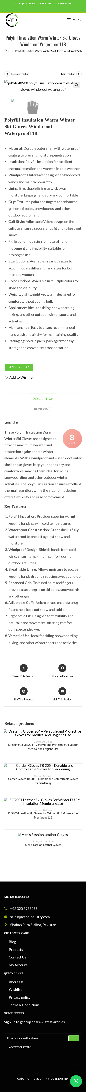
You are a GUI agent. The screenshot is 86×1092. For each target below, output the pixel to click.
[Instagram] (31, 1067)
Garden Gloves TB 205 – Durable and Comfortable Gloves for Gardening (43, 781)
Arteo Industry (57, 1078)
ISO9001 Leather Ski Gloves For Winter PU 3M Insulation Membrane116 (43, 815)
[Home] (5, 51)
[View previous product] (7, 74)
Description (43, 398)
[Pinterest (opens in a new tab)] (43, 8)
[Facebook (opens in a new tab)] (38, 8)
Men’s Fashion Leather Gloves (43, 845)
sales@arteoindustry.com (32, 4)
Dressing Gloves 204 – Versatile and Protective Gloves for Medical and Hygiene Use (43, 747)
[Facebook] (19, 1067)
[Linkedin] (55, 1067)
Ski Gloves (47, 742)
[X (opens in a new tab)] (33, 8)
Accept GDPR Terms (20, 1047)
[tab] (43, 399)
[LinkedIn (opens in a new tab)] (53, 8)
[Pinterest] (43, 1067)
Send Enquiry (19, 367)
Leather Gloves (47, 841)
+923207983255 (62, 4)
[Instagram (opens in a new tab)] (48, 8)
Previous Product (20, 73)
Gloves (37, 742)
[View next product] (79, 74)
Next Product (68, 73)
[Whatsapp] (67, 1067)
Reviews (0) (43, 409)
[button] (19, 377)
